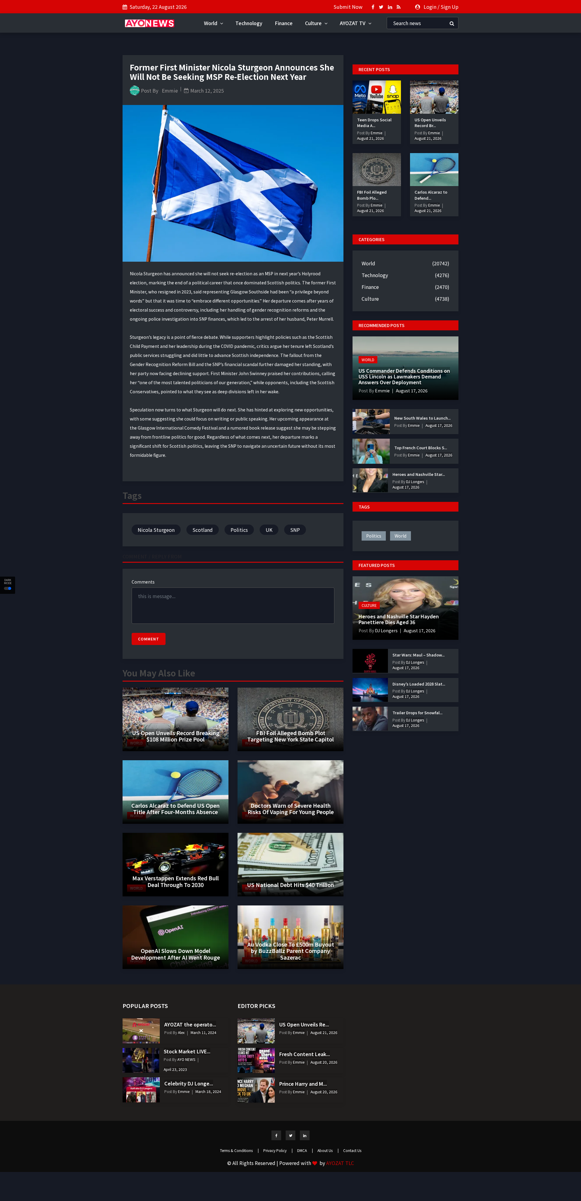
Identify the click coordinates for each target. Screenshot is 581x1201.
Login (430, 6)
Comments (143, 582)
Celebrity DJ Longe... (188, 1083)
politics (373, 536)
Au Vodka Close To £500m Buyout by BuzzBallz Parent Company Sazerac (290, 950)
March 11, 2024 (203, 1032)
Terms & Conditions (239, 1150)
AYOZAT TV (353, 23)
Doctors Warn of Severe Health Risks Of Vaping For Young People (291, 808)
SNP (295, 529)
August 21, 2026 (370, 138)
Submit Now (348, 6)
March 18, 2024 (208, 1091)
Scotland (202, 529)
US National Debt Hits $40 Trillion (290, 884)
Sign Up (449, 6)
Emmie (170, 90)
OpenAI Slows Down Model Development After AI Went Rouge (175, 954)
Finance (284, 23)
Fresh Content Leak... (304, 1054)
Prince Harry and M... (303, 1083)
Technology (248, 23)
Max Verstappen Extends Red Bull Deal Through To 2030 (175, 881)
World (211, 23)
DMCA (305, 1150)
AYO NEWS (185, 1059)
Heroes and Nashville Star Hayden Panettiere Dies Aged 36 (399, 619)
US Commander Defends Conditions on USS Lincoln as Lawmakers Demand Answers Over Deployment (404, 376)
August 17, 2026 (412, 391)
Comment (148, 638)
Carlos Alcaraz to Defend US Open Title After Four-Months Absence (175, 808)
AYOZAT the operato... (190, 1024)
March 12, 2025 (207, 90)
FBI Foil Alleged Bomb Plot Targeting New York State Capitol (290, 736)
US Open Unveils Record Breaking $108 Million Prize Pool (175, 736)
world (400, 536)
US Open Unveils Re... (304, 1024)
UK (269, 529)
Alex (181, 1032)
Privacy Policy (278, 1150)
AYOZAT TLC (340, 1163)
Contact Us (352, 1150)
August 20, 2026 (323, 1062)
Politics (239, 529)
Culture (314, 23)
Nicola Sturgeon (156, 529)
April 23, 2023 (175, 1069)
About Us (328, 1150)
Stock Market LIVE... (187, 1051)
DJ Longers (414, 481)
